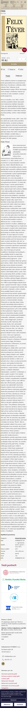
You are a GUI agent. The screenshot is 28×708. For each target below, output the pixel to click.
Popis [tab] (8, 76)
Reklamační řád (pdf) (7, 681)
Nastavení (13, 700)
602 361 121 (8, 659)
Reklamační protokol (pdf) (9, 683)
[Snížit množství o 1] (18, 59)
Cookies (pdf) (5, 678)
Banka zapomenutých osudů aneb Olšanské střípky (11, 633)
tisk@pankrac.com (10, 656)
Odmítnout (7, 704)
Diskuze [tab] (19, 76)
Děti (2, 639)
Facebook (3, 663)
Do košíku (14, 64)
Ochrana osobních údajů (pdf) (10, 676)
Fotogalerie (4, 688)
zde (10, 696)
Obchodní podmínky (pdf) (9, 674)
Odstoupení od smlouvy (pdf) (10, 685)
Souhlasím (20, 704)
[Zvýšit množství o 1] (25, 59)
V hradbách (4, 637)
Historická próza (20, 538)
